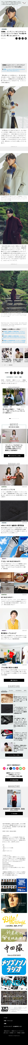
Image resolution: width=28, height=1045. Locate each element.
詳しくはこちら (24, 3)
